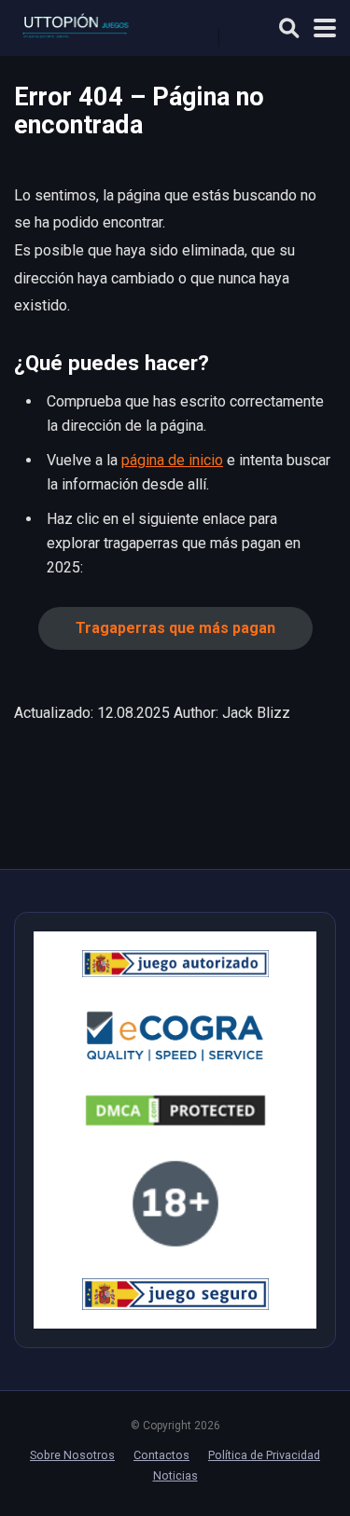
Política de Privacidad (264, 1455)
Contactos (161, 1455)
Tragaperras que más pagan (175, 628)
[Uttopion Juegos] (94, 26)
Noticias (175, 1475)
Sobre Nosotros (72, 1455)
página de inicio (172, 460)
